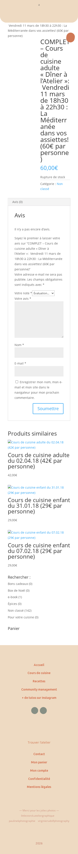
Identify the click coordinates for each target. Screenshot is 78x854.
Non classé (16, 610)
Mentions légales (39, 787)
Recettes (39, 681)
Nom (19, 345)
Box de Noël (16, 590)
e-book (13, 597)
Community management (39, 689)
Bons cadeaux (18, 584)
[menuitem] (39, 16)
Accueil (39, 665)
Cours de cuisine (39, 673)
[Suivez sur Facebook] (34, 710)
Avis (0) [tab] (17, 202)
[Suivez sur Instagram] (43, 710)
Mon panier (39, 762)
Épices (12, 604)
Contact (39, 754)
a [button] (39, 4)
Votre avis (23, 298)
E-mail (20, 363)
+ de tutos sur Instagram (39, 697)
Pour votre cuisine (21, 617)
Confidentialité (39, 779)
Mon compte (39, 770)
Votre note (23, 293)
